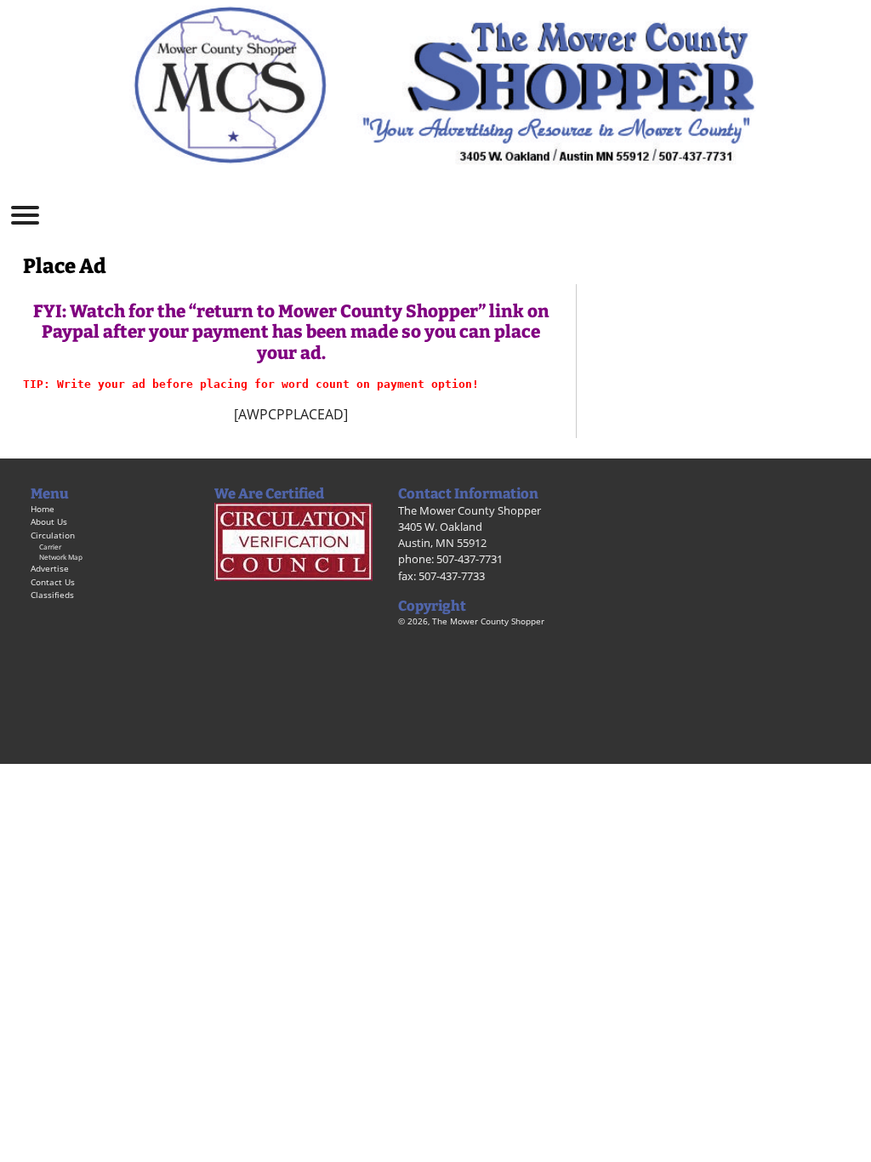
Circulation (53, 535)
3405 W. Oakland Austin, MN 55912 (442, 534)
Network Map (61, 556)
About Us (49, 521)
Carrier (50, 546)
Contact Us (53, 582)
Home (42, 509)
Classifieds (52, 595)
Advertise (50, 568)
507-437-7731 (469, 559)
